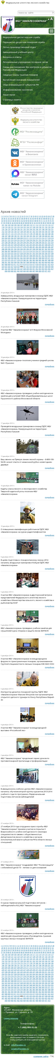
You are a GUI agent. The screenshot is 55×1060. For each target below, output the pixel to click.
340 (6, 256)
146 (36, 229)
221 (6, 240)
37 (20, 218)
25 (47, 216)
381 (27, 260)
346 (24, 256)
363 (24, 258)
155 (12, 231)
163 (36, 231)
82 (13, 223)
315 (33, 251)
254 (3, 245)
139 (15, 229)
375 (9, 260)
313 (27, 251)
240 (12, 242)
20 (36, 216)
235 (49, 240)
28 (53, 216)
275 (15, 247)
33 (11, 218)
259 (18, 245)
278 (24, 247)
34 (13, 218)
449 (27, 269)
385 (40, 260)
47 (42, 218)
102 (6, 225)
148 (43, 229)
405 (49, 262)
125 (24, 227)
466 (30, 271)
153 (6, 231)
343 (15, 256)
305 (3, 251)
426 (9, 267)
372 (52, 258)
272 (6, 247)
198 (40, 236)
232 (40, 240)
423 (52, 264)
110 (30, 225)
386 (43, 260)
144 (30, 229)
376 (12, 260)
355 (52, 256)
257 (12, 245)
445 (15, 269)
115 (46, 225)
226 (21, 240)
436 (40, 267)
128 (33, 227)
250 (43, 242)
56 (9, 221)
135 (3, 229)
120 (9, 227)
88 (26, 223)
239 (9, 242)
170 (6, 234)
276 (18, 247)
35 (15, 218)
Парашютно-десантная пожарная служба (24, 42)
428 (15, 267)
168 (52, 231)
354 (49, 256)
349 (33, 256)
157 (18, 231)
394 (15, 262)
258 (15, 245)
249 (40, 242)
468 (36, 271)
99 (50, 223)
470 (43, 271)
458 (6, 271)
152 (3, 231)
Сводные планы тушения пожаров (20, 74)
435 (36, 267)
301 (43, 249)
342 (12, 256)
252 (49, 242)
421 (46, 264)
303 (49, 249)
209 (21, 238)
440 (52, 267)
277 (21, 247)
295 (24, 249)
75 (50, 221)
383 (33, 260)
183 (46, 234)
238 (6, 242)
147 (40, 229)
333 (36, 253)
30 (4, 218)
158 (21, 231)
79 (6, 223)
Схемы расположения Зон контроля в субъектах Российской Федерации (27, 68)
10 (14, 216)
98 (48, 223)
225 (18, 240)
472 (49, 271)
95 (41, 223)
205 (9, 238)
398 (27, 262)
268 (46, 245)
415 (27, 264)
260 (21, 245)
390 (3, 262)
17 (29, 216)
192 (21, 236)
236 (52, 240)
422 (49, 264)
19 (33, 216)
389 (52, 260)
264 (33, 245)
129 (36, 227)
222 (9, 240)
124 (21, 227)
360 (15, 258)
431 (24, 267)
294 (21, 249)
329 (24, 253)
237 (3, 242)
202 (52, 236)
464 (24, 271)
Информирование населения (18, 89)
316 (36, 251)
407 (3, 264)
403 (43, 262)
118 (3, 227)
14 (22, 216)
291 (12, 249)
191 (18, 236)
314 (30, 251)
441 (3, 269)
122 (15, 227)
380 (24, 260)
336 (46, 253)
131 (43, 227)
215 (40, 238)
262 (27, 245)
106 (18, 225)
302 (46, 249)
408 (6, 264)
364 (27, 258)
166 (46, 231)
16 (27, 216)
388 (49, 260)
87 (24, 223)
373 (3, 260)
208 (18, 238)
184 (49, 234)
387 (46, 260)
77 (2, 223)
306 (6, 251)
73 (46, 221)
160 (27, 231)
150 (49, 229)
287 (52, 247)
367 (36, 258)
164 (40, 231)
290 (9, 249)
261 (24, 245)
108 (24, 225)
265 (36, 245)
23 (42, 216)
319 (46, 251)
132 (46, 227)
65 (28, 221)
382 (30, 260)
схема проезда (11, 1018)
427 (12, 267)
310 (18, 251)
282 (36, 247)
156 (15, 231)
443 (9, 269)
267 (43, 245)
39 (24, 218)
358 (9, 258)
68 (35, 221)
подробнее (49, 304)
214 (36, 238)
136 (6, 229)
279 (27, 247)
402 (40, 262)
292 (15, 249)
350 (36, 256)
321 (52, 251)
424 (3, 267)
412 (18, 264)
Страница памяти (12, 99)
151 (52, 229)
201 (49, 236)
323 (6, 253)
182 (43, 234)
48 (44, 218)
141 (21, 229)
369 (43, 258)
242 (18, 242)
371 (49, 258)
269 (49, 245)
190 (15, 236)
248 (36, 242)
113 (40, 225)
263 (30, 245)
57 (11, 221)
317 (40, 251)
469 (40, 271)
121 (12, 227)
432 (27, 267)
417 (33, 264)
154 (9, 231)
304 (52, 249)
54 (4, 221)
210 (24, 238)
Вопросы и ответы (12, 57)
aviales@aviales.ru (20, 1049)
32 (9, 218)
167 (49, 231)
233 (43, 240)
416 (30, 264)
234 (46, 240)
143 (27, 229)
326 (15, 253)
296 (27, 249)
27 (51, 216)
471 (46, 271)
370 (46, 258)
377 (15, 260)
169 (3, 234)
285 (46, 247)
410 (12, 264)
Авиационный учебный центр (18, 52)
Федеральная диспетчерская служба (21, 37)
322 (3, 253)
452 (36, 269)
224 (15, 240)
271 (3, 247)
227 (24, 240)
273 (9, 247)
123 (18, 227)
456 (49, 269)
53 (2, 221)
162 (33, 231)
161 (30, 231)
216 (43, 238)
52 (53, 218)
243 (21, 242)
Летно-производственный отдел (19, 47)
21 (38, 216)
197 (36, 236)
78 (4, 223)
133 (49, 227)
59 (15, 221)
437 (43, 267)
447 (21, 269)
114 (43, 225)
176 (24, 234)
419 (40, 264)
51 (50, 218)
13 (20, 216)
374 (6, 260)
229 (30, 240)
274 (12, 247)
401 (36, 262)
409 (9, 264)
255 (6, 245)
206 (12, 238)
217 (46, 238)
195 (30, 236)
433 (30, 267)
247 (33, 242)
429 (18, 267)
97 (46, 223)
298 (33, 249)
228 (27, 240)
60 (17, 221)
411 (15, 264)
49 (46, 218)
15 (25, 216)
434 (33, 267)
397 (24, 262)
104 (12, 225)
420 (43, 264)
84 (17, 223)
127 (30, 227)
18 (31, 216)
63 (24, 221)
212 (30, 238)
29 (2, 218)
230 (33, 240)
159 (24, 231)
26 (49, 216)
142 (24, 229)
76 (53, 221)
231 (36, 240)
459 (9, 271)
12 (18, 216)
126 (27, 227)
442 (6, 269)
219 (52, 238)
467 (33, 271)
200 (46, 236)
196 (33, 236)
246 (30, 242)
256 (9, 245)
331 (30, 253)
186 (3, 236)
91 (32, 223)
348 (30, 256)
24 (44, 216)
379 (21, 260)
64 (26, 221)
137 (9, 229)
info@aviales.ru (18, 1045)
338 (52, 253)
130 (40, 227)
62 (22, 221)
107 (21, 225)
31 (6, 218)
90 (30, 223)
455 (46, 269)
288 (3, 249)
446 (18, 269)
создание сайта (40, 1056)
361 (18, 258)
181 (40, 234)
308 (12, 251)
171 (9, 234)
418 (36, 264)
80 (8, 223)
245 (27, 242)
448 (24, 269)
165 (43, 231)
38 (22, 218)
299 (36, 249)
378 (18, 260)
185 (52, 234)
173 (15, 234)
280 (30, 247)
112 (36, 225)
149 (46, 229)
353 (46, 256)
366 (33, 258)
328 (21, 253)
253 (52, 242)
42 (31, 218)
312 (24, 251)
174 (18, 234)
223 (12, 240)
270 (52, 245)
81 (10, 223)
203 (3, 238)
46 (39, 218)
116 (49, 225)
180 (36, 234)
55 (6, 221)
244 (24, 242)
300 (40, 249)
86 (21, 223)
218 (49, 238)
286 (49, 247)
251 (46, 242)
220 (3, 240)
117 (52, 225)
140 (18, 229)
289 (6, 249)
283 (40, 247)
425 (6, 267)
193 (24, 236)
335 (43, 253)
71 (42, 221)
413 (21, 264)
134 (52, 227)
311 (21, 251)
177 (27, 234)
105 (15, 225)
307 (9, 251)
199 (43, 236)
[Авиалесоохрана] (8, 24)
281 (33, 247)
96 (43, 223)
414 (24, 264)
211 (27, 238)
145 (33, 229)
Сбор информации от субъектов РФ (21, 84)
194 (27, 236)
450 (30, 269)
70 (39, 221)
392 (9, 262)
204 (6, 238)
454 (43, 269)
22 (40, 216)
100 (52, 223)
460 (12, 271)
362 (21, 258)
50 (48, 218)
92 (35, 223)
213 (33, 238)
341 (9, 256)
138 (12, 229)
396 (21, 262)
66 (31, 221)
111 (33, 225)
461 (15, 271)
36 (17, 218)
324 (9, 253)
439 (49, 267)
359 (12, 258)
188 (9, 236)
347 (27, 256)
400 (33, 262)
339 (3, 256)
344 (18, 256)
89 (28, 223)
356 (3, 258)
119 (6, 227)
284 (43, 247)
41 (28, 218)
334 (40, 253)
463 (21, 271)
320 (49, 251)
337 (49, 253)
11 (16, 216)
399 (30, 262)
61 (20, 221)
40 (26, 218)
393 (12, 262)
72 (44, 221)
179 (33, 234)
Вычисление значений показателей (21, 79)
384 (36, 260)
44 (35, 218)
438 (46, 267)
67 (33, 221)
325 (12, 253)
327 (18, 253)
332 (33, 253)
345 (21, 256)
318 (43, 251)
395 (18, 262)
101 (3, 225)
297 (30, 249)
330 (27, 253)
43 (33, 218)
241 (15, 242)
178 (30, 234)
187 (6, 236)
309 (15, 251)
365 (30, 258)
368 (40, 258)
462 (18, 271)
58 (13, 221)
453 (40, 269)
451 (33, 269)
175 (21, 234)
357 (6, 258)
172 (12, 234)
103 (9, 225)
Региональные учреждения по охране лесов (25, 62)
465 (27, 271)
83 (15, 223)
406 (52, 262)
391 (6, 262)
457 (52, 269)
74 (48, 221)
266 (40, 245)
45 (37, 218)
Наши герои (9, 94)
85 (19, 223)
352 (43, 256)
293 (18, 249)
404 (46, 262)
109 (27, 225)
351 (40, 256)
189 (12, 236)
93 (37, 223)
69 (37, 221)
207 (15, 238)
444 (12, 269)
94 (39, 223)
